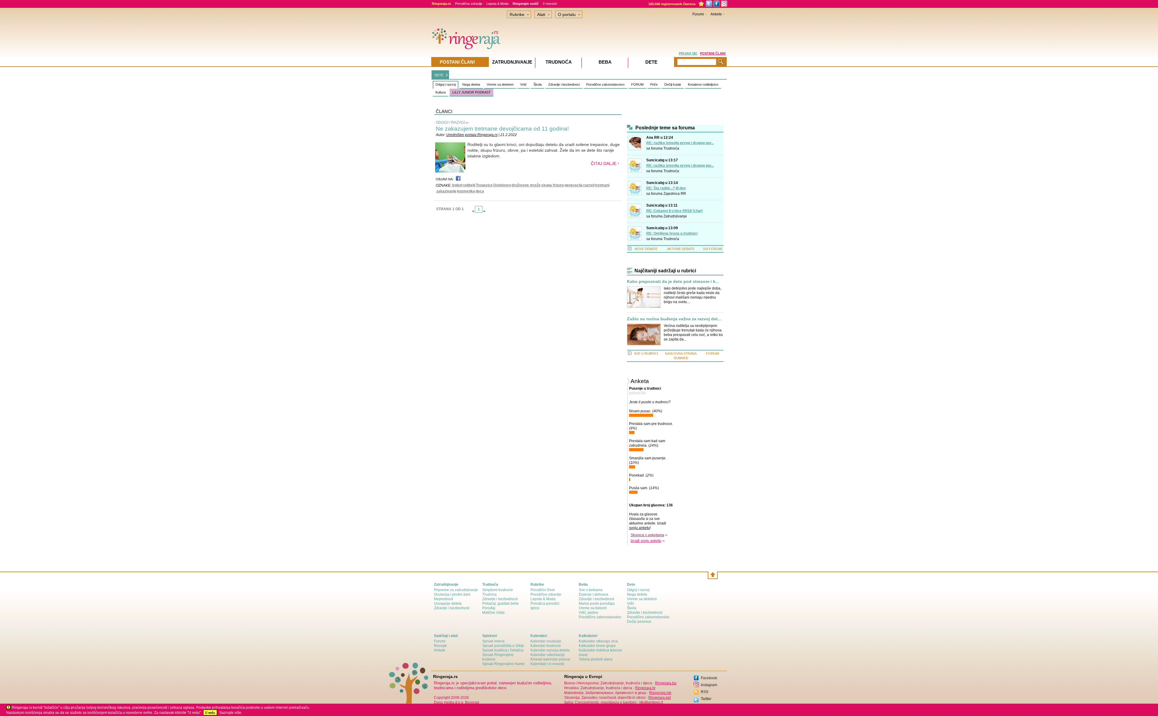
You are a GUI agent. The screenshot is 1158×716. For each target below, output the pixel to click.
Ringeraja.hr (645, 688)
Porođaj (488, 608)
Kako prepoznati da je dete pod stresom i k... (673, 281)
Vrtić (523, 84)
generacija (574, 185)
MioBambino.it (651, 702)
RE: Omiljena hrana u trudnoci (672, 233)
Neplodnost (443, 599)
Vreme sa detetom (500, 84)
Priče (654, 84)
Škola (537, 84)
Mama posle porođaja (597, 603)
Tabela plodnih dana (595, 659)
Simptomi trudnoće (497, 590)
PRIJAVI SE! (688, 53)
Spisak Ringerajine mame (503, 664)
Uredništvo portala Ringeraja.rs (472, 135)
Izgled (457, 185)
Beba (605, 62)
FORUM (637, 84)
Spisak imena (493, 641)
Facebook (709, 678)
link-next (484, 211)
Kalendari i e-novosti (547, 664)
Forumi (698, 14)
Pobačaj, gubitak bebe (500, 603)
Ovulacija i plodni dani (452, 594)
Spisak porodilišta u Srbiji (503, 646)
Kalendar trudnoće (545, 646)
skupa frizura (552, 185)
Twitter (706, 699)
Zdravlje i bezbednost (564, 84)
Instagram (709, 685)
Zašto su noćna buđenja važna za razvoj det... (674, 319)
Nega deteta (471, 84)
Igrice (534, 608)
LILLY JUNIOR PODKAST (471, 92)
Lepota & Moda (497, 3)
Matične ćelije (493, 612)
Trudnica (489, 594)
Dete (651, 62)
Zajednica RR (674, 194)
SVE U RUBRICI (646, 353)
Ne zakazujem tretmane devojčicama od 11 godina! (502, 128)
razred (588, 185)
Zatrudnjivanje (675, 216)
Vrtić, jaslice (588, 612)
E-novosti (550, 3)
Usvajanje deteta (448, 603)
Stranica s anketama (647, 535)
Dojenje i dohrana (593, 594)
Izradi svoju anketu (646, 541)
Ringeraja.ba (665, 683)
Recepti (440, 646)
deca (480, 191)
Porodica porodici (544, 603)
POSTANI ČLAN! (713, 53)
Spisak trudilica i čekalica (503, 650)
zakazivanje (446, 191)
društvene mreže (526, 185)
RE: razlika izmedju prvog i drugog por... (680, 143)
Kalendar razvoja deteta (550, 650)
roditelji (469, 185)
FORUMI (712, 353)
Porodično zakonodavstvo (605, 84)
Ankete (716, 14)
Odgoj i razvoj (445, 84)
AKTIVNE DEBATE (680, 249)
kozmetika (466, 191)
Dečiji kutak (672, 84)
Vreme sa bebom (593, 608)
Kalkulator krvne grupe (597, 646)
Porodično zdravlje (468, 3)
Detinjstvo (502, 185)
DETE (439, 75)
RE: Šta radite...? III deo (666, 188)
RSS (704, 692)
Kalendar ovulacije (545, 641)
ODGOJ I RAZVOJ (450, 122)
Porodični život (542, 590)
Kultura (440, 92)
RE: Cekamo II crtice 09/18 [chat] (674, 211)
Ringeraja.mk (660, 693)
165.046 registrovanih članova (671, 4)
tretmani (602, 185)
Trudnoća (671, 148)
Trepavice (484, 185)
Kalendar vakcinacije (547, 655)
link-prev (473, 211)
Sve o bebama (591, 590)
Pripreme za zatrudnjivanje (456, 590)
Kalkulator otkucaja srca (598, 641)
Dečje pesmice (639, 621)
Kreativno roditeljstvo (703, 84)
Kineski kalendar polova (550, 659)
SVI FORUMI (712, 249)
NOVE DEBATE (645, 249)
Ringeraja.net (659, 697)
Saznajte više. (230, 713)
